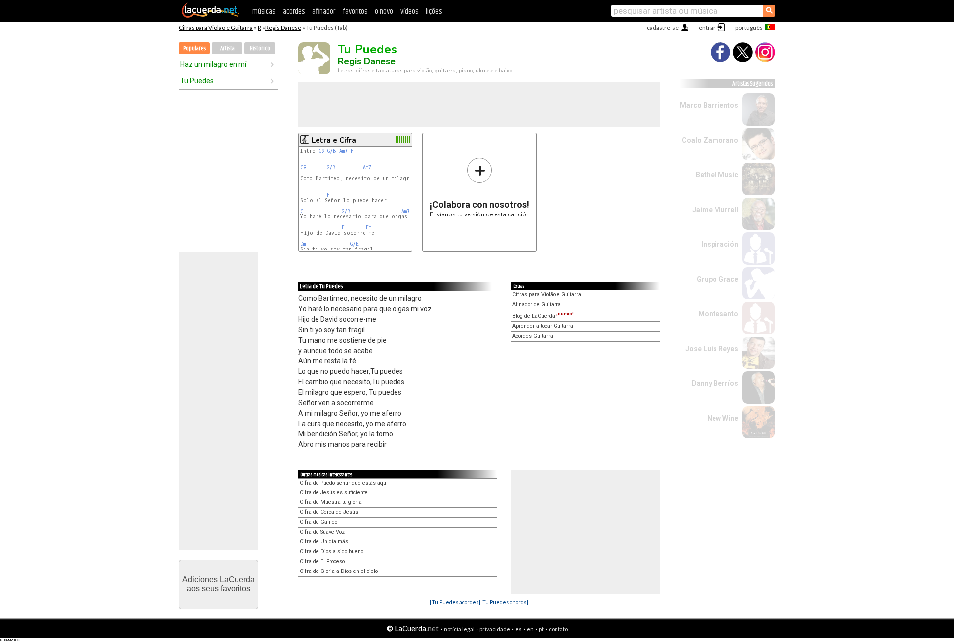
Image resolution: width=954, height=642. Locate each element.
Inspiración (719, 244)
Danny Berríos (715, 383)
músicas (263, 11)
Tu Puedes (197, 81)
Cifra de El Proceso (322, 561)
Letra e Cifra (334, 140)
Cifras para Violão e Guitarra (216, 27)
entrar (707, 27)
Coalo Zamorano (710, 140)
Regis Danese (283, 27)
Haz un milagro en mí (213, 64)
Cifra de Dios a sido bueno (331, 551)
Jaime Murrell (715, 210)
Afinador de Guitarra (536, 304)
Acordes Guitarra (532, 336)
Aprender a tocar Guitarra (542, 326)
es (518, 629)
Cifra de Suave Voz (322, 532)
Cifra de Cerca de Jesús (329, 512)
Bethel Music (717, 175)
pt (541, 629)
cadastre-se (663, 27)
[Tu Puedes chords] (504, 602)
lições (434, 11)
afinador (323, 11)
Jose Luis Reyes (711, 349)
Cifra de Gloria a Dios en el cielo (339, 571)
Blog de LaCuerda (543, 316)
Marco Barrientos (709, 105)
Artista (227, 48)
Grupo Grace (717, 279)
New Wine (722, 418)
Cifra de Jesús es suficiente (334, 492)
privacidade (494, 629)
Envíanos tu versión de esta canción (480, 187)
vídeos (409, 11)
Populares (194, 48)
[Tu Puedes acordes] (455, 602)
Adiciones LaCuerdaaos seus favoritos (218, 584)
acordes (294, 11)
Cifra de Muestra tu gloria (331, 502)
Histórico (260, 48)
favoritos (355, 11)
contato (558, 629)
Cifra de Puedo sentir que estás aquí (344, 483)
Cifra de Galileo (318, 522)
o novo (384, 11)
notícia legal (459, 629)
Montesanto (718, 314)
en (530, 629)
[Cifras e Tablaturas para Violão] (210, 16)
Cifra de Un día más (324, 541)
